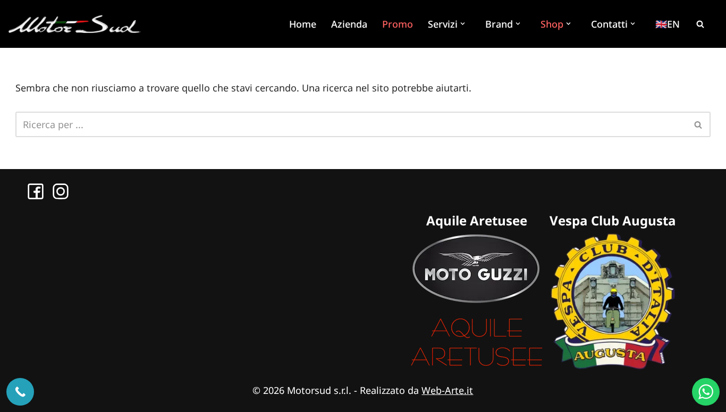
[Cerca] (700, 24)
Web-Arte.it (447, 390)
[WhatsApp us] (706, 392)
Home (302, 24)
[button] (464, 23)
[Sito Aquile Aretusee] (477, 365)
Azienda (349, 24)
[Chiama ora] (20, 392)
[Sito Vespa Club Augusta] (613, 365)
